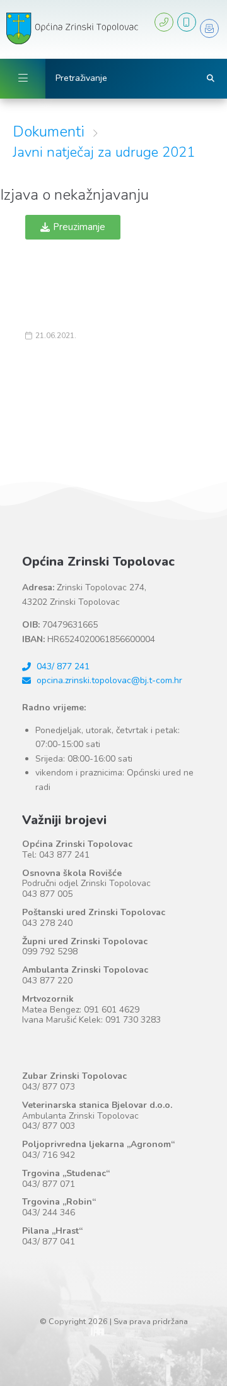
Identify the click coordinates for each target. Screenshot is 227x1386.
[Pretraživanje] (128, 79)
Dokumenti (48, 131)
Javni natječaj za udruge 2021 (104, 152)
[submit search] (211, 78)
